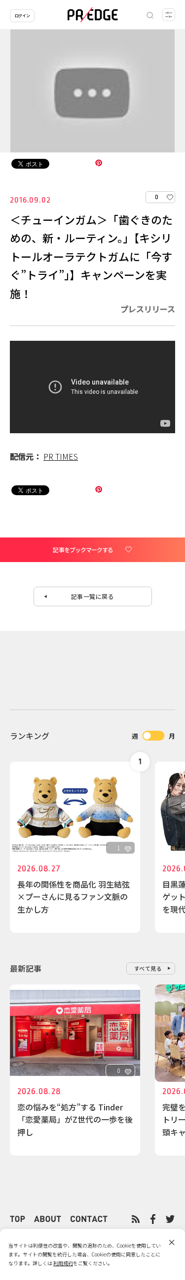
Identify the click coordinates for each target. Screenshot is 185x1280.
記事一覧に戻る (92, 596)
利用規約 (63, 1263)
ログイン (22, 15)
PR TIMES (60, 456)
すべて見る (148, 968)
